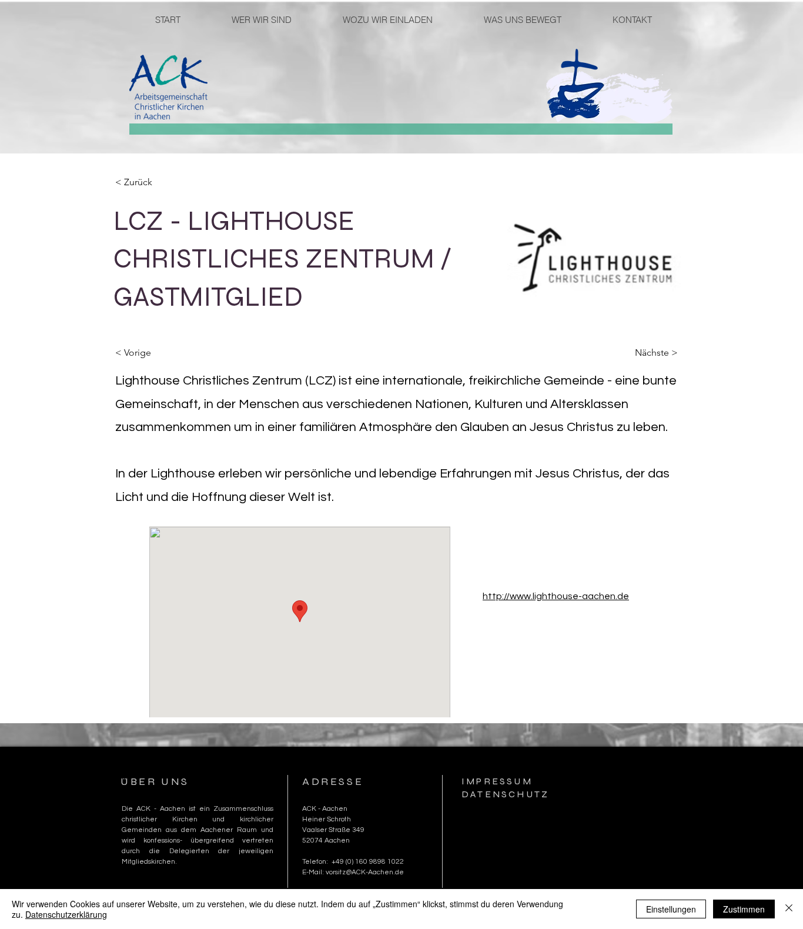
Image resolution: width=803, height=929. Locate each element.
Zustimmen (744, 909)
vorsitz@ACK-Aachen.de (365, 872)
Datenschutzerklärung (66, 914)
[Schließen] (789, 909)
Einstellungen (671, 909)
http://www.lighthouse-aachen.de (556, 596)
